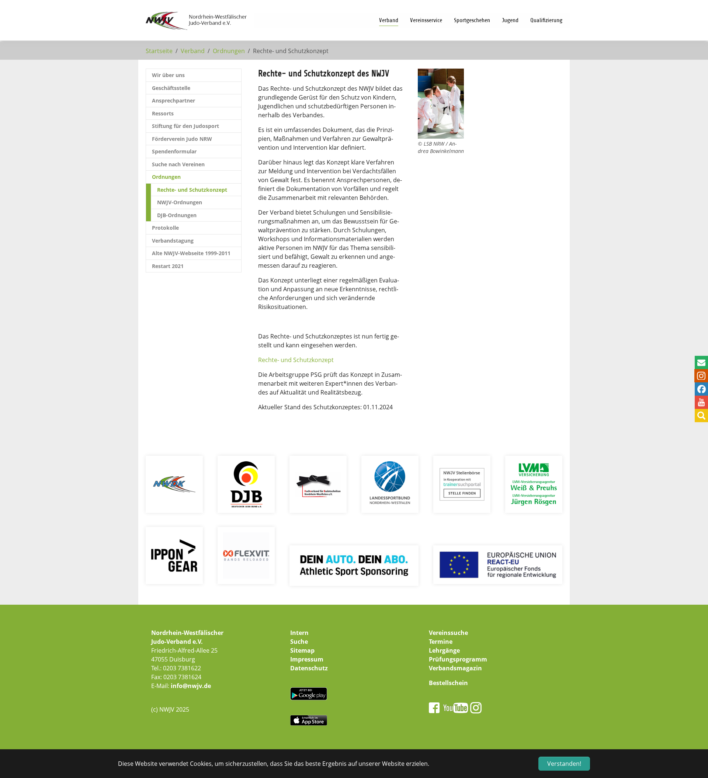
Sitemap (302, 650)
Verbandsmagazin (455, 668)
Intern (299, 633)
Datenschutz (309, 668)
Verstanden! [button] (564, 764)
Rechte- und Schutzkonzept (296, 360)
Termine (440, 642)
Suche (299, 642)
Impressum (306, 659)
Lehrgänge (444, 650)
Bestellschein (448, 683)
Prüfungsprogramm (458, 659)
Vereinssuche (448, 633)
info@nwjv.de (191, 686)
